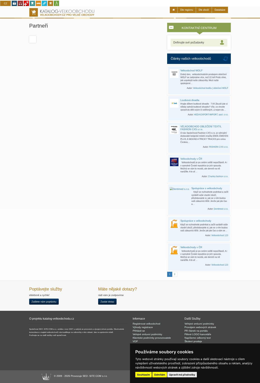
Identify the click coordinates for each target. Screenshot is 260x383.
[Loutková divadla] (175, 103)
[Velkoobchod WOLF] (175, 73)
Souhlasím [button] (143, 374)
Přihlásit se (139, 330)
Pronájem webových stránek (200, 327)
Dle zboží (204, 9)
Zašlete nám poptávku (43, 301)
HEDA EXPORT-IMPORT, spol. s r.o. (211, 114)
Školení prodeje (193, 341)
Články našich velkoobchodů (191, 58)
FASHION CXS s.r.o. (218, 147)
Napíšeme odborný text (197, 337)
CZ (5, 3)
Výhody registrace (143, 327)
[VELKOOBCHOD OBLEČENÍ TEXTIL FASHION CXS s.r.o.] (175, 129)
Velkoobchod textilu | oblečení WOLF (210, 88)
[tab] (199, 42)
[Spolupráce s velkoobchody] (180, 189)
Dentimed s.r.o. (221, 209)
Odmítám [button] (159, 374)
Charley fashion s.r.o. (218, 176)
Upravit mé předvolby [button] (182, 374)
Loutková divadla (189, 100)
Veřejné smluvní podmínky (147, 334)
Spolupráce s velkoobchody (206, 188)
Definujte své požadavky (188, 42)
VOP (135, 341)
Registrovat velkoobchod (146, 323)
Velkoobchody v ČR (191, 158)
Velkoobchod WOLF (191, 70)
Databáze (220, 9)
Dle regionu (186, 9)
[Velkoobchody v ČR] (175, 162)
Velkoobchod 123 (219, 235)
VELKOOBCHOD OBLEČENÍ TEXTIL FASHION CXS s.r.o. (200, 127)
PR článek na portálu (196, 330)
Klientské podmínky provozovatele (152, 337)
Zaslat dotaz (107, 301)
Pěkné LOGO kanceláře (197, 334)
